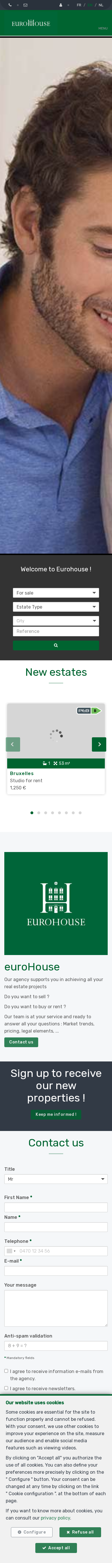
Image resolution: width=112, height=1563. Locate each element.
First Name (18, 1197)
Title (9, 1169)
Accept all (59, 1548)
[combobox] (11, 1251)
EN (90, 5)
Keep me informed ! (56, 1114)
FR (79, 5)
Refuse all (83, 1532)
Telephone (18, 1241)
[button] (56, 621)
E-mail (13, 1261)
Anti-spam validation (28, 1336)
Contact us (21, 1042)
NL (101, 5)
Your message (20, 1285)
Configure (35, 1532)
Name (12, 1217)
